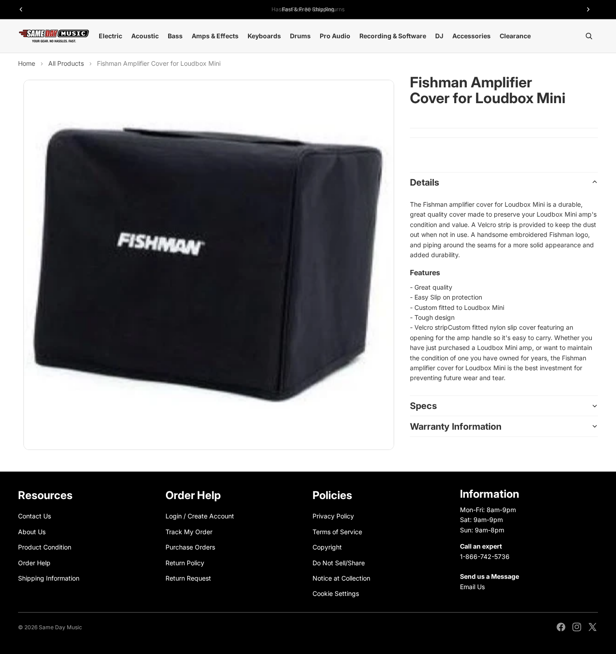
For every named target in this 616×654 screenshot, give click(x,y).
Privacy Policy (333, 516)
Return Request (188, 578)
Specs (423, 405)
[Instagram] (576, 627)
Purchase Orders (190, 547)
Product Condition (44, 547)
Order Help (34, 562)
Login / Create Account (199, 516)
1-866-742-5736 (485, 556)
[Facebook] (561, 627)
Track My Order (188, 532)
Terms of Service (337, 532)
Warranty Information (455, 426)
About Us (32, 532)
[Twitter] (592, 627)
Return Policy (184, 562)
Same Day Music (60, 627)
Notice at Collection (341, 578)
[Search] (589, 36)
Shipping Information (48, 578)
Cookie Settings (336, 593)
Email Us (472, 586)
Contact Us (34, 516)
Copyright (327, 547)
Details (424, 182)
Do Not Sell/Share (339, 562)
